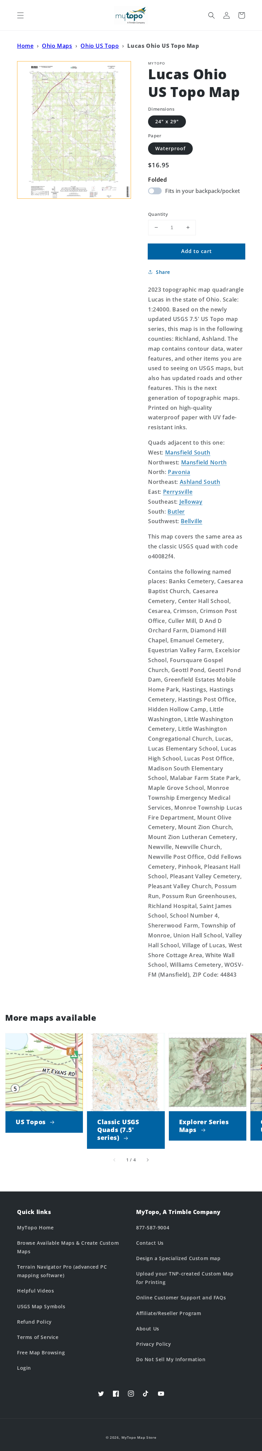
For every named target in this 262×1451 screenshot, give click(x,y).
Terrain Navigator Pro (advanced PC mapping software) (62, 1271)
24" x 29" (167, 121)
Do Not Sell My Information (171, 1359)
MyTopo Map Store (138, 1437)
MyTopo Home (35, 1227)
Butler (176, 511)
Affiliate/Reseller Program (168, 1313)
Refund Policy (34, 1322)
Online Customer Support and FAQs (181, 1297)
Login (24, 1368)
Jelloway (191, 501)
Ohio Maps (57, 46)
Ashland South (200, 482)
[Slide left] (114, 1160)
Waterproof (170, 148)
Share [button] (163, 272)
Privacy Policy (153, 1344)
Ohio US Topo (100, 46)
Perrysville (178, 492)
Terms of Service (38, 1337)
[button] (20, 15)
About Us (147, 1328)
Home (25, 46)
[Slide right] (147, 1160)
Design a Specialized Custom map (178, 1258)
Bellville (191, 521)
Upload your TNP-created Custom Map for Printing (184, 1277)
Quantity (158, 214)
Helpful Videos (35, 1290)
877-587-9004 (152, 1227)
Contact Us (150, 1243)
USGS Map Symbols (41, 1306)
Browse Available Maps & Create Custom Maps (68, 1247)
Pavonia (179, 472)
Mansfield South (187, 452)
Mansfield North (204, 462)
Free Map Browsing (41, 1352)
